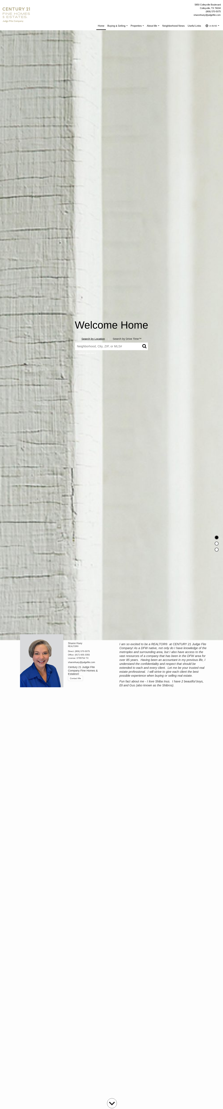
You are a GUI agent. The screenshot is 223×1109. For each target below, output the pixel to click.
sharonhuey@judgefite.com (207, 15)
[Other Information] (217, 550)
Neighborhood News (173, 26)
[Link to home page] (17, 15)
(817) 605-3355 (82, 654)
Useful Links (194, 26)
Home (101, 26)
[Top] (217, 537)
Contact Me (75, 678)
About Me (153, 27)
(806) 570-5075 (213, 11)
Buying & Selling (118, 27)
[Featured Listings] (217, 543)
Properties (138, 27)
